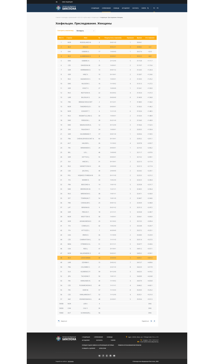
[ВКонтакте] (151, 321)
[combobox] (85, 30)
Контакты (135, 8)
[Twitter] (154, 321)
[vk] (99, 355)
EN (157, 8)
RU (154, 8)
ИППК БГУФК (102, 348)
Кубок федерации (67, 2)
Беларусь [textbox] (80, 31)
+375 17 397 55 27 (153, 340)
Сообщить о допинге (88, 348)
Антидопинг (126, 8)
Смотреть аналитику (65, 30)
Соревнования (106, 8)
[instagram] (110, 355)
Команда (116, 8)
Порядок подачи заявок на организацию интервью (98, 345)
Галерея (143, 8)
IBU (57, 2)
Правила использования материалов (129, 345)
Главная (58, 17)
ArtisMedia (71, 361)
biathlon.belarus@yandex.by (150, 342)
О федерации (95, 8)
